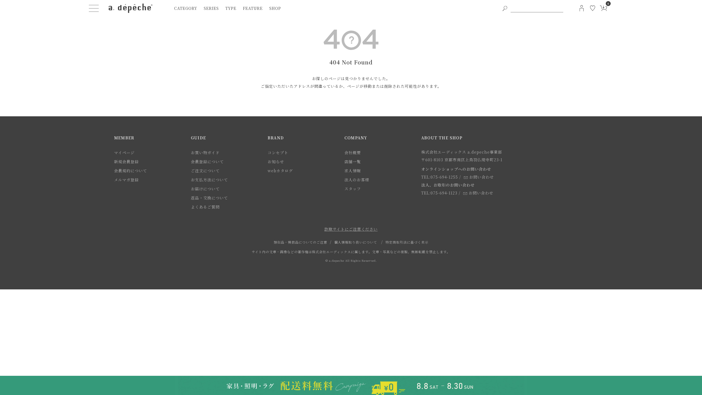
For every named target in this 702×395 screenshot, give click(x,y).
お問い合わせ (481, 177)
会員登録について (207, 161)
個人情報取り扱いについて (355, 242)
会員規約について (130, 170)
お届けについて (205, 188)
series (211, 8)
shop (275, 8)
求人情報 (352, 170)
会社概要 (352, 152)
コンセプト (278, 152)
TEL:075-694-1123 (439, 193)
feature (253, 8)
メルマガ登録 (126, 179)
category (185, 8)
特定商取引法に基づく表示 (407, 242)
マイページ (124, 152)
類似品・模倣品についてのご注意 (300, 242)
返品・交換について (209, 198)
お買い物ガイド (205, 152)
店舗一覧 (352, 161)
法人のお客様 (356, 179)
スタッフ (352, 188)
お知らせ (276, 161)
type (230, 8)
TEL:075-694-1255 (439, 177)
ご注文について (205, 170)
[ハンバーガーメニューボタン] (94, 8)
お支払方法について (209, 179)
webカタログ (280, 170)
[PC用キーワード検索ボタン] (504, 8)
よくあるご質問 (205, 207)
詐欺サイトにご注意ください (351, 229)
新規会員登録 (126, 161)
